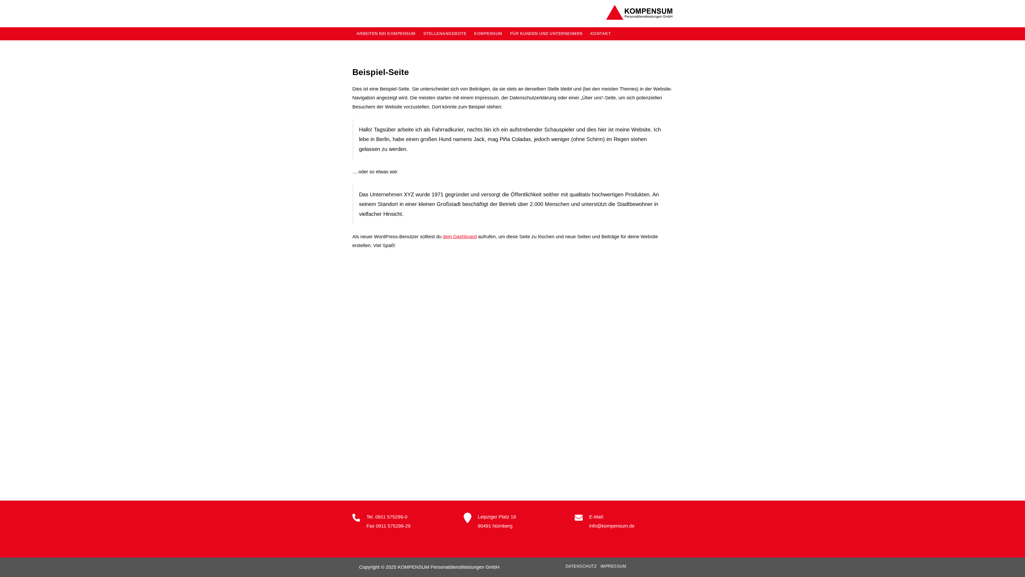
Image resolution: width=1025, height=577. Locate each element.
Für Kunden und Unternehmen (546, 34)
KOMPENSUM (488, 34)
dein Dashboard (460, 236)
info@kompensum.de (611, 526)
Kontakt (600, 34)
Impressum (613, 566)
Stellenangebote (445, 34)
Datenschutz (581, 566)
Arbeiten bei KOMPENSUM (386, 34)
